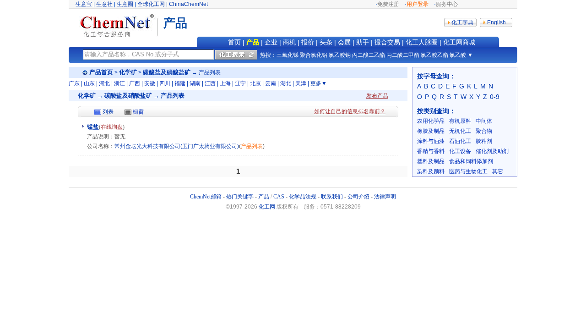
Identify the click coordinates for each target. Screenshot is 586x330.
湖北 (285, 83)
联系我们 (332, 196)
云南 (270, 83)
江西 (210, 83)
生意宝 (84, 4)
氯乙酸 (458, 55)
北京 (255, 83)
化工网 (267, 207)
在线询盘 (112, 127)
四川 (164, 83)
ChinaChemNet (188, 4)
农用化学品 (431, 121)
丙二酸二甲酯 (402, 55)
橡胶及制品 (431, 131)
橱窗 (138, 112)
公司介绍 (358, 196)
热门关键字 (240, 196)
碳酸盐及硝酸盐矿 (166, 72)
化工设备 (460, 151)
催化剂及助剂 (492, 151)
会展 (344, 42)
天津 (300, 83)
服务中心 (447, 4)
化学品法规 (302, 196)
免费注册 (388, 4)
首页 (234, 42)
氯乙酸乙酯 (434, 55)
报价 (307, 42)
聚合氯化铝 (313, 55)
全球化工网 (151, 4)
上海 (225, 83)
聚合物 (484, 131)
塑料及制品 (431, 161)
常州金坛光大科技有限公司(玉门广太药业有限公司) (176, 146)
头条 (326, 42)
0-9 (494, 96)
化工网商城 (459, 42)
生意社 (104, 4)
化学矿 (128, 72)
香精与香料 (431, 151)
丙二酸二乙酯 (368, 55)
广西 (134, 83)
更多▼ (318, 83)
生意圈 (125, 4)
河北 (104, 83)
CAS (278, 196)
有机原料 (460, 121)
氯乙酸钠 (340, 55)
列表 (108, 112)
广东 (74, 83)
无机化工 (460, 131)
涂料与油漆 (431, 141)
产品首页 (101, 72)
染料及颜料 (431, 171)
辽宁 (240, 83)
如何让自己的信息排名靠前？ (349, 111)
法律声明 (385, 196)
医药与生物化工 (468, 171)
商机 (289, 42)
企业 (271, 42)
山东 (89, 83)
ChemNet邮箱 (206, 196)
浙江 (119, 83)
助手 (362, 42)
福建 (179, 83)
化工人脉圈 (422, 42)
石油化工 (460, 141)
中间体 (484, 121)
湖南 (195, 83)
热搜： (268, 55)
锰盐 (93, 126)
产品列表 (252, 146)
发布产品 (377, 96)
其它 (497, 171)
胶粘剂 (484, 141)
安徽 (149, 83)
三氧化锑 (287, 55)
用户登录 (418, 4)
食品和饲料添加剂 (471, 161)
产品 (252, 42)
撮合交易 (387, 42)
